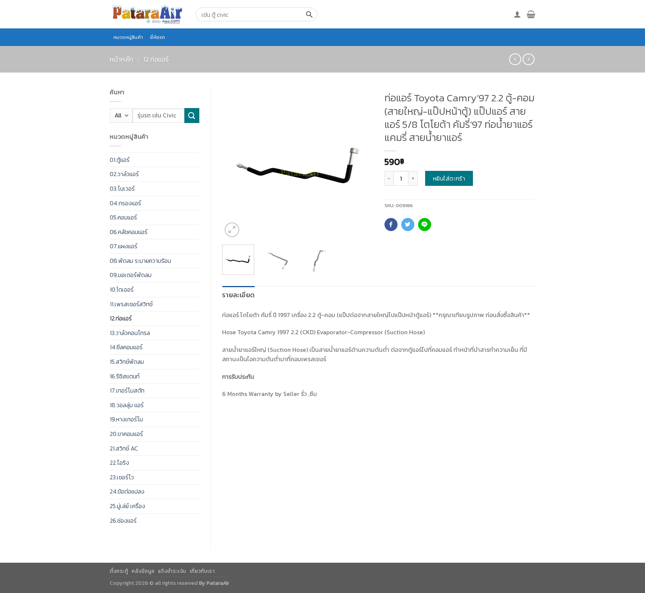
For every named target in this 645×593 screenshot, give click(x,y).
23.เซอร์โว (122, 477)
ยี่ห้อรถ (157, 37)
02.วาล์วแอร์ (124, 173)
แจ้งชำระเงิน (172, 571)
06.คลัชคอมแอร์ (128, 231)
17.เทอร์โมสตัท (127, 390)
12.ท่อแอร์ (156, 59)
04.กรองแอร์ (125, 203)
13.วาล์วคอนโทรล (130, 332)
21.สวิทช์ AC (124, 448)
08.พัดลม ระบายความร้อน (140, 260)
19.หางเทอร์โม (126, 419)
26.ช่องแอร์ (123, 520)
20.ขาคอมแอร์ (126, 433)
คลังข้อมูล (143, 571)
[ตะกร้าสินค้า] (531, 14)
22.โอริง (119, 462)
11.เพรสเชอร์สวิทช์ (131, 303)
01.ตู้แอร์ (120, 159)
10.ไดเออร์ (122, 289)
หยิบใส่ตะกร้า (449, 178)
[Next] (360, 163)
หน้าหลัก (121, 59)
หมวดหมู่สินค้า (128, 37)
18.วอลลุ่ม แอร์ (127, 404)
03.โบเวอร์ (122, 188)
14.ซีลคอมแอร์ (126, 346)
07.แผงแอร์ (123, 246)
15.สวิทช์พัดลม (127, 361)
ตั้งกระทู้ (119, 571)
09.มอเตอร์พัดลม (131, 274)
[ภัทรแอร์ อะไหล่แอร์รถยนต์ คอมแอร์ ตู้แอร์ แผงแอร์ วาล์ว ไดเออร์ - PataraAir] (147, 14)
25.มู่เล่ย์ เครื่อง (127, 505)
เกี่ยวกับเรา (202, 571)
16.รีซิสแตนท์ (125, 376)
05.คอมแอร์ (123, 217)
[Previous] (234, 163)
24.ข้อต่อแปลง (127, 491)
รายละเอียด (238, 295)
